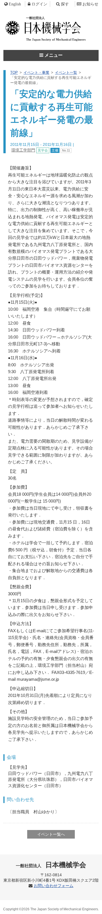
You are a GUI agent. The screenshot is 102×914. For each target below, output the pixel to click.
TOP (14, 72)
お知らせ (90, 4)
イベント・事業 (36, 72)
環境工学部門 (23, 150)
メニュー (53, 55)
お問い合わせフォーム (53, 886)
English (15, 4)
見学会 (43, 150)
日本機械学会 (51, 865)
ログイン (39, 4)
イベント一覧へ (51, 834)
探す (65, 4)
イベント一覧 (66, 72)
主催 (55, 150)
